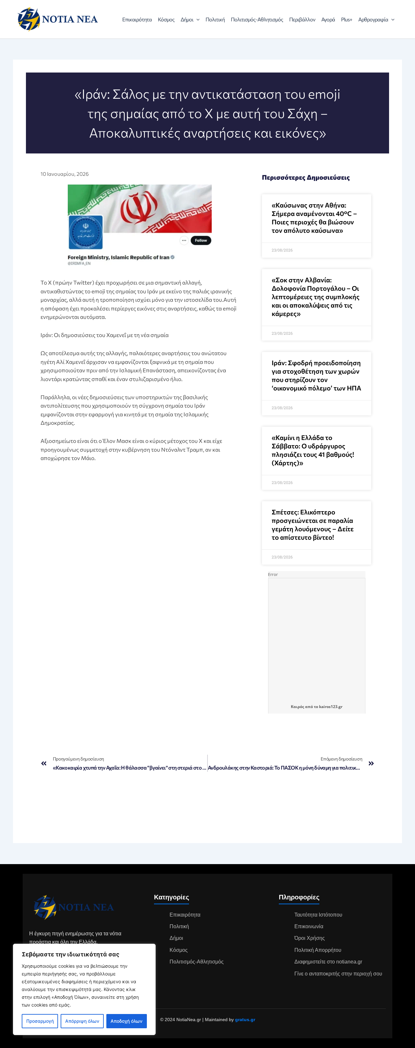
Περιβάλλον (302, 19)
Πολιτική (215, 19)
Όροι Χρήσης (309, 938)
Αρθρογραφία (373, 19)
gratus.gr (245, 1019)
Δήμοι (187, 19)
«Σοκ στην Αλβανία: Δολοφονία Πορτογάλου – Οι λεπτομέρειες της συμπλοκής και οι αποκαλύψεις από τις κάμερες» (316, 296)
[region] (84, 989)
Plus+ (346, 19)
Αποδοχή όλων (126, 1021)
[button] (196, 19)
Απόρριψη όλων (82, 1021)
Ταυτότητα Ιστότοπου (318, 915)
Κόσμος (166, 19)
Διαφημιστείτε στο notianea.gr (328, 961)
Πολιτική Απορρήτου (317, 950)
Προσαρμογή (40, 1021)
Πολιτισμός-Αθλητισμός (257, 19)
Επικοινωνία (308, 926)
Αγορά (328, 19)
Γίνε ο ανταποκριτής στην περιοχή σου (338, 973)
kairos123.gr (330, 706)
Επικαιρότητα (137, 19)
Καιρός (297, 706)
